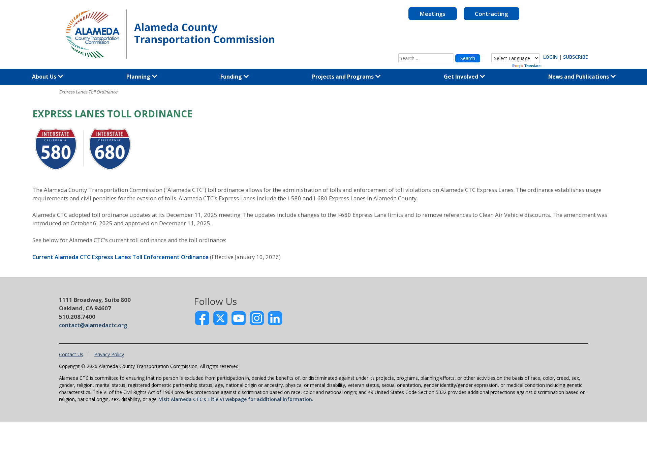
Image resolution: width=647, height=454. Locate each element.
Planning (139, 76)
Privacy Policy (109, 354)
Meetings (432, 14)
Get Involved (462, 76)
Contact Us (71, 354)
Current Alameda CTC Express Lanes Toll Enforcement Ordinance (120, 257)
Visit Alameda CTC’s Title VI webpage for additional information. (236, 399)
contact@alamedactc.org (93, 325)
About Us (45, 76)
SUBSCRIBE (575, 57)
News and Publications (579, 76)
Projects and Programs (343, 76)
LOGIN (550, 57)
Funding (231, 76)
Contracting (491, 14)
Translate (532, 66)
